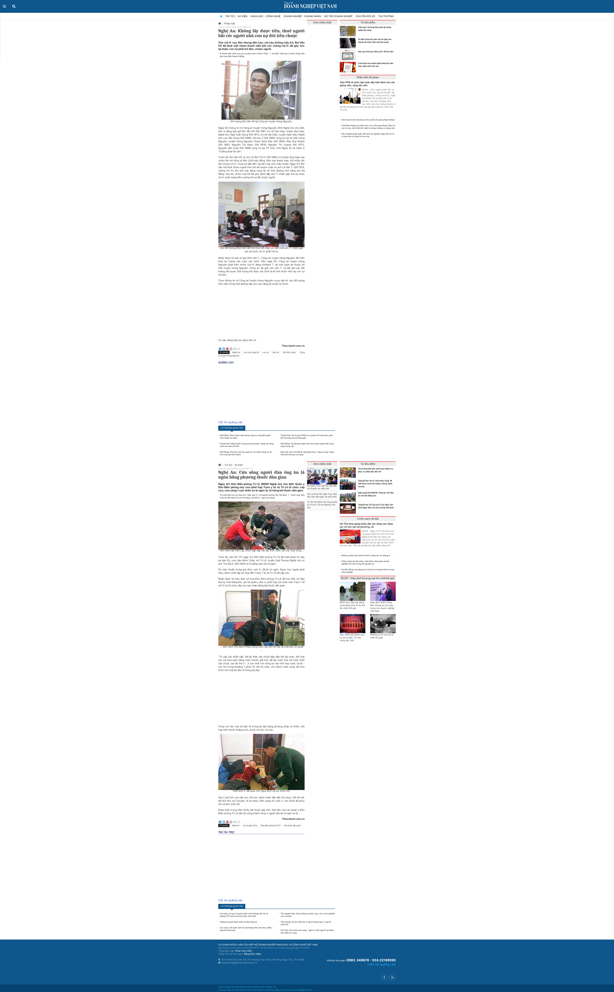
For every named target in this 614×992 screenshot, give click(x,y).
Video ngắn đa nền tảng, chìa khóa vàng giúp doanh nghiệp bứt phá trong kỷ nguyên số (365, 562)
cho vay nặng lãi (251, 352)
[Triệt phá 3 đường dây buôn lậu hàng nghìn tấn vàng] (348, 31)
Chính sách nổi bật (367, 518)
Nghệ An (236, 352)
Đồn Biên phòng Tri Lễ (270, 825)
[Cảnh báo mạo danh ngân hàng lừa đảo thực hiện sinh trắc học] (348, 67)
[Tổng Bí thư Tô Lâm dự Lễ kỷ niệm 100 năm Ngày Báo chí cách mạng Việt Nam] (348, 508)
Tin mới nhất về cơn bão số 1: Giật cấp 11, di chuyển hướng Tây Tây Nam (253, 495)
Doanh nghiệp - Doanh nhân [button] (303, 16)
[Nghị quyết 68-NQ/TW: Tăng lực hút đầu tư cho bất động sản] (348, 496)
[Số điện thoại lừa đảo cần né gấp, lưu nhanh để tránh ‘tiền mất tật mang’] (348, 43)
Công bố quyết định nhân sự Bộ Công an (238, 922)
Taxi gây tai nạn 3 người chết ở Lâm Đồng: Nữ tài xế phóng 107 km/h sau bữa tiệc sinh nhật (244, 914)
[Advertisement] (261, 310)
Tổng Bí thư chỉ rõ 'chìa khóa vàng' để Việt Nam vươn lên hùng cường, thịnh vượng (375, 484)
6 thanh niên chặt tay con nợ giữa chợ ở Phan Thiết (244, 53)
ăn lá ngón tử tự (250, 825)
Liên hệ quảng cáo (382, 964)
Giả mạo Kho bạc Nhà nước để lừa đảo (375, 52)
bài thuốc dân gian (292, 825)
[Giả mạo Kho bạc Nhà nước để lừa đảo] (348, 55)
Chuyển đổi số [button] (366, 16)
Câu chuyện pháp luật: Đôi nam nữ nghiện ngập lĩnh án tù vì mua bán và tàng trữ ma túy (367, 135)
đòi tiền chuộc (289, 352)
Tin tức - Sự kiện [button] (236, 16)
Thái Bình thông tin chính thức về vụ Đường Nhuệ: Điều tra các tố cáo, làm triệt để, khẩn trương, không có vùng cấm (368, 126)
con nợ (266, 352)
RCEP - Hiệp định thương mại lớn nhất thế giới (368, 578)
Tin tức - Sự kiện (233, 464)
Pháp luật (229, 23)
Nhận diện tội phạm (368, 77)
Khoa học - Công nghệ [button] (266, 16)
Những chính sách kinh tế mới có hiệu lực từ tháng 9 (365, 555)
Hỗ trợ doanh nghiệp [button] (338, 16)
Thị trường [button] (386, 16)
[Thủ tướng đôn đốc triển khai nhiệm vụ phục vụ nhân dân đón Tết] (348, 472)
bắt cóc (276, 352)
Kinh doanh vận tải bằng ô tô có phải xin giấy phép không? (368, 120)
